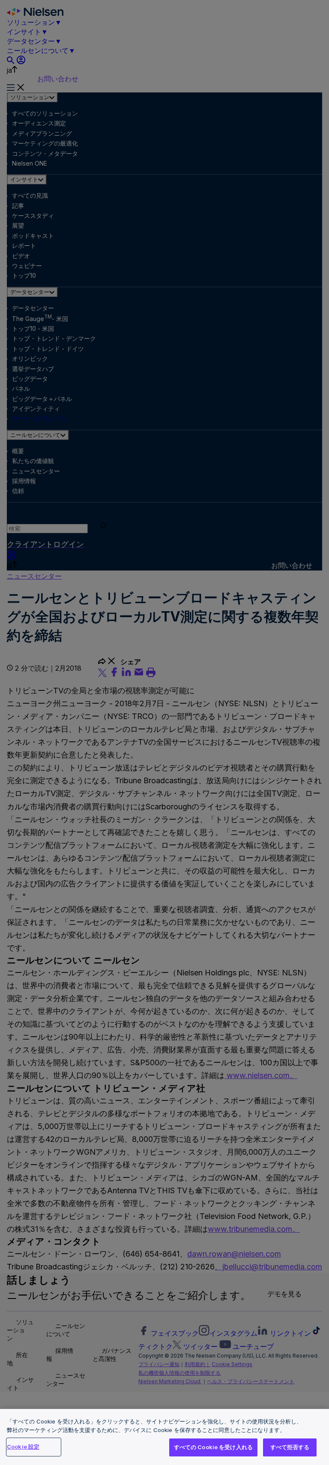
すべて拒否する (290, 1447)
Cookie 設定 (23, 1446)
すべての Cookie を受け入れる (213, 1447)
